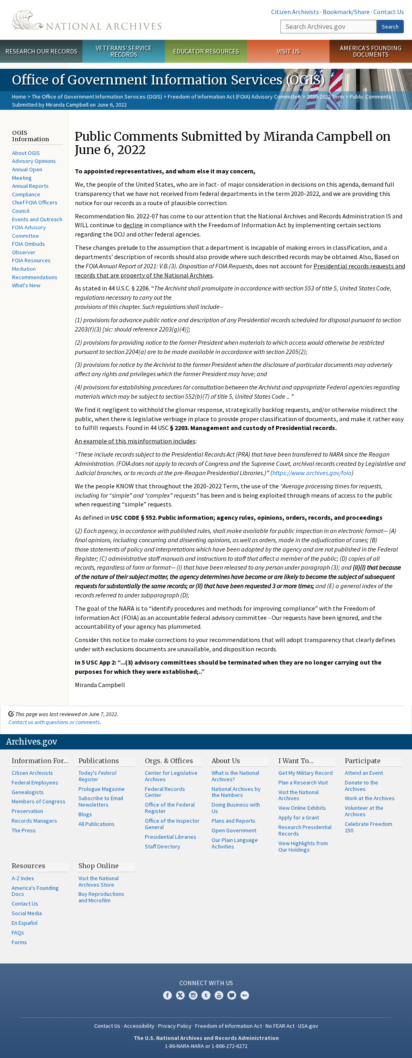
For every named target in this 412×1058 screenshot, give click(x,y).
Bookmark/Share (346, 12)
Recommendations (35, 277)
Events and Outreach (37, 219)
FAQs (18, 932)
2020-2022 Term (325, 96)
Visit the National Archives (298, 795)
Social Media (27, 913)
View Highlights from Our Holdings (303, 846)
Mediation (24, 268)
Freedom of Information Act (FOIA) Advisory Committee (234, 96)
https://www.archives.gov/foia (312, 473)
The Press (24, 830)
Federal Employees (35, 782)
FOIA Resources (31, 260)
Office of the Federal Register (170, 808)
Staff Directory (162, 846)
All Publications (96, 823)
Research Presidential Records (305, 830)
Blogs (85, 814)
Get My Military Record (305, 772)
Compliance (26, 194)
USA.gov (308, 1025)
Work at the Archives (370, 798)
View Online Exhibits (302, 807)
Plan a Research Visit (303, 782)
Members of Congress (39, 801)
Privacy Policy (175, 1025)
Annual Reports (30, 185)
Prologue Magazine (101, 788)
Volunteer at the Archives (364, 811)
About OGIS (26, 152)
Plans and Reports (233, 820)
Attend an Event (364, 772)
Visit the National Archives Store (98, 881)
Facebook (167, 995)
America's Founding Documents (371, 51)
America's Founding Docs (35, 891)
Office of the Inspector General (172, 824)
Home (19, 96)
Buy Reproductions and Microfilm (101, 897)
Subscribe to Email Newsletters (100, 801)
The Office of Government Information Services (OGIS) (97, 96)
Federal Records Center (165, 792)
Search (390, 26)
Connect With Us (206, 983)
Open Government (234, 830)
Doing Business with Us (236, 808)
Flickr (244, 995)
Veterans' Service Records (124, 51)
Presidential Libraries (170, 836)
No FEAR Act (280, 1025)
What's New (26, 285)
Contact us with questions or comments (54, 722)
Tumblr (206, 995)
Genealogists (28, 792)
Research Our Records (41, 51)
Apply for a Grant (298, 817)
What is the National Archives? (235, 776)
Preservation (27, 811)
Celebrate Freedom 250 (368, 827)
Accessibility (139, 1025)
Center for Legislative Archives (171, 776)
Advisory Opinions (34, 161)
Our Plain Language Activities (235, 843)
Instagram (193, 995)
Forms (19, 942)
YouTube (219, 995)
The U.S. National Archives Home (86, 20)
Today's (97, 776)
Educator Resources (206, 51)
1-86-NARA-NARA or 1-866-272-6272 (206, 1046)
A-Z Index (23, 878)
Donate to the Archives (361, 785)
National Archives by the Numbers (236, 792)
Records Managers (34, 820)
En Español (24, 922)
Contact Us (388, 12)
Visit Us (288, 51)
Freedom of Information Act (228, 1025)
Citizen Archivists (295, 12)
